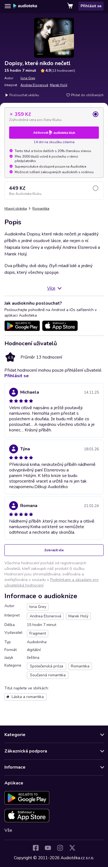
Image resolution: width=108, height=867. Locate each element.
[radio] (54, 116)
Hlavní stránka (15, 208)
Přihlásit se (91, 6)
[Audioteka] (25, 6)
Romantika (40, 208)
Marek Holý (58, 85)
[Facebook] (35, 847)
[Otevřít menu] (7, 6)
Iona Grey (27, 78)
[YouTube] (48, 847)
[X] (72, 847)
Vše (8, 830)
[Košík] (70, 6)
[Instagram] (60, 847)
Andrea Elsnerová (34, 85)
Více (51, 288)
